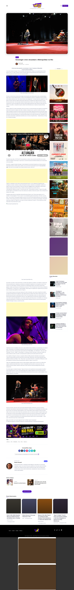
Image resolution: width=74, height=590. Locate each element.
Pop (19, 441)
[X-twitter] (59, 530)
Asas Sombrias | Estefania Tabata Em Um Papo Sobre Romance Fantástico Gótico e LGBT (61, 304)
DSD (23, 518)
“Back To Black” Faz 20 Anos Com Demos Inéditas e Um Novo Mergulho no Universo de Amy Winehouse (60, 518)
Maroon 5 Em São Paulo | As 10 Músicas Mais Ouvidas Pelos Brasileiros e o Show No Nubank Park (44, 517)
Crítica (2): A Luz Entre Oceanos (20, 483)
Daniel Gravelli (20, 63)
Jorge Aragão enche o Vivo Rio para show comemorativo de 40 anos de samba (40, 483)
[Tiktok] (57, 530)
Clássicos (8, 441)
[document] (37, 550)
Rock (21, 441)
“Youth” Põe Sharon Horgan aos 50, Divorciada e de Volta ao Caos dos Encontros (61, 283)
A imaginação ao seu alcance (37, 8)
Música (17, 57)
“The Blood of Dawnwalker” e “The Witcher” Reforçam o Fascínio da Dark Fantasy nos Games (61, 294)
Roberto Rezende (40, 521)
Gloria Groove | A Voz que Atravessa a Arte (28, 516)
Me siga (46, 461)
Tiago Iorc (25, 441)
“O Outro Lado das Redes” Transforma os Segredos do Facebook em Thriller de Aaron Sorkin (61, 315)
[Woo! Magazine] (37, 5)
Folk (11, 441)
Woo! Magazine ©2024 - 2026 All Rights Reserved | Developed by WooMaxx (37, 535)
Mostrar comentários (27, 491)
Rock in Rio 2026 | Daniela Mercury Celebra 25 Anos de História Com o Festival (13, 517)
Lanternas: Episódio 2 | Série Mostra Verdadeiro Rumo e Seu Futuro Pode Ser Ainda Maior (61, 325)
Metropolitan (15, 441)
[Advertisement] (27, 126)
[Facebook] (61, 530)
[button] (72, 1)
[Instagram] (55, 530)
